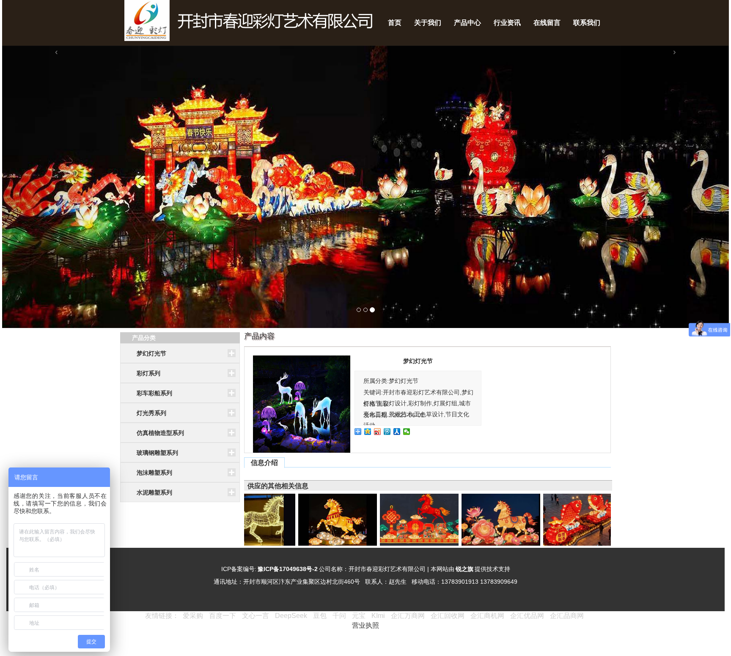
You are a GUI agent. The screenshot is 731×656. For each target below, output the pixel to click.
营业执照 (365, 625)
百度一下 (222, 615)
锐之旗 (464, 569)
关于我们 (427, 22)
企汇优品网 (527, 615)
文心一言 (255, 615)
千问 (339, 615)
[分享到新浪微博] (377, 431)
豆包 (320, 615)
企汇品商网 (567, 615)
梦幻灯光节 (151, 353)
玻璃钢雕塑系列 (157, 452)
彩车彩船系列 (154, 393)
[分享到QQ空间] (367, 431)
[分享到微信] (406, 431)
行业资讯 (507, 22)
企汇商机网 (487, 615)
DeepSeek (292, 615)
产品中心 (467, 22)
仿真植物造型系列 (160, 432)
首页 (394, 22)
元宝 (359, 615)
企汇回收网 (447, 615)
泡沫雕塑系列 (154, 472)
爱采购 (193, 615)
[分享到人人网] (397, 431)
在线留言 (547, 22)
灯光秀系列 (151, 413)
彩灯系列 (148, 373)
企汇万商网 (408, 615)
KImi (378, 615)
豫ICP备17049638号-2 (288, 569)
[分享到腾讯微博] (387, 431)
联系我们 (586, 22)
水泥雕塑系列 (154, 492)
